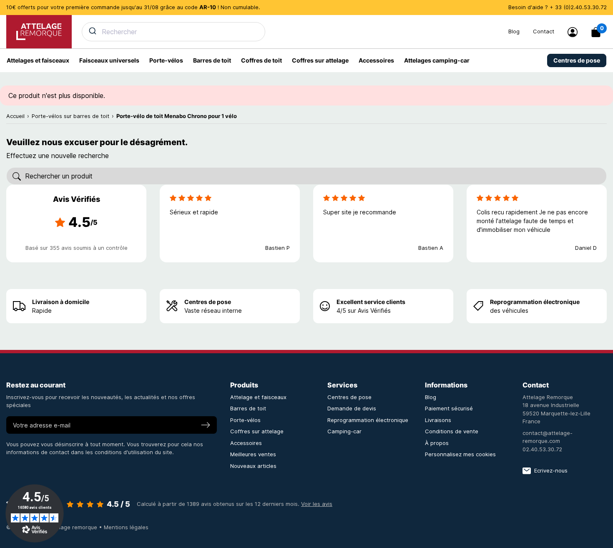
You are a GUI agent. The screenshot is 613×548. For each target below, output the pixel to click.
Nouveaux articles (253, 466)
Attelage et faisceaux (258, 397)
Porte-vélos (245, 420)
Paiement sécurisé (449, 408)
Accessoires (246, 443)
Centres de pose (207, 301)
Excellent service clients (371, 301)
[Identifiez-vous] (573, 32)
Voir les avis (316, 503)
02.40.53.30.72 (542, 449)
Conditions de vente (451, 431)
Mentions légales (126, 527)
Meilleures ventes (253, 454)
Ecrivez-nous (551, 470)
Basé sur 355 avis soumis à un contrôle (76, 247)
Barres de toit (248, 408)
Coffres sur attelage (257, 431)
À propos (437, 443)
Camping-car (344, 431)
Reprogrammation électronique (535, 301)
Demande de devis (351, 408)
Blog (514, 31)
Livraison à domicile (60, 301)
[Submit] (92, 31)
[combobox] (290, 31)
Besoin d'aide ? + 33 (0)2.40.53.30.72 (557, 7)
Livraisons (438, 420)
